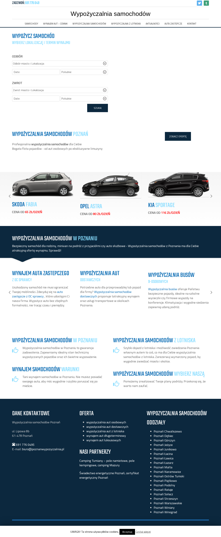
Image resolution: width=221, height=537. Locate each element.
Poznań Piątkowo (165, 480)
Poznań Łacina (163, 453)
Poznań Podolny (164, 485)
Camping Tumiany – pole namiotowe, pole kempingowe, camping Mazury (106, 462)
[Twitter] (199, 3)
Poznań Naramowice (167, 471)
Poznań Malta (163, 467)
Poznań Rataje (163, 489)
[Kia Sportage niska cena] (178, 184)
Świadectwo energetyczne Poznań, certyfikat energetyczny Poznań (109, 475)
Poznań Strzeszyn (166, 498)
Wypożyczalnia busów (162, 289)
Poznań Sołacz (163, 494)
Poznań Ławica (163, 458)
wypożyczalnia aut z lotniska (105, 431)
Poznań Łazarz (163, 462)
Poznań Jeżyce (163, 444)
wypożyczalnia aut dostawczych (107, 426)
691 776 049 (32, 3)
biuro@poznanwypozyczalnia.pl (43, 449)
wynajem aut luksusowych (103, 440)
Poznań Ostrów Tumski (169, 476)
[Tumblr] (206, 3)
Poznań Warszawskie (168, 503)
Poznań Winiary (164, 507)
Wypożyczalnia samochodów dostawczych (106, 294)
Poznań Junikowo (165, 449)
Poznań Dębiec (163, 435)
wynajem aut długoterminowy (106, 435)
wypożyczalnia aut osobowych (106, 422)
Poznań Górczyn (164, 440)
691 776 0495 (25, 444)
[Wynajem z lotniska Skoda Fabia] (42, 184)
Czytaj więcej (143, 532)
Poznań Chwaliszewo (168, 431)
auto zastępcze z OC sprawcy (37, 294)
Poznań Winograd (165, 512)
